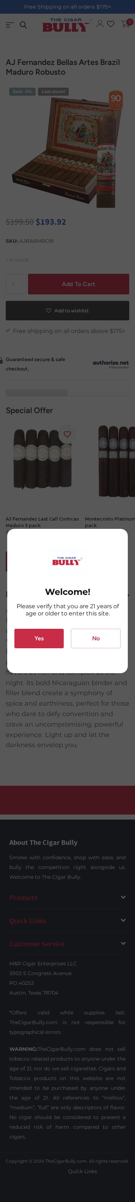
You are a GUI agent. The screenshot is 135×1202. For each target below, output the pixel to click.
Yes (39, 638)
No (96, 638)
